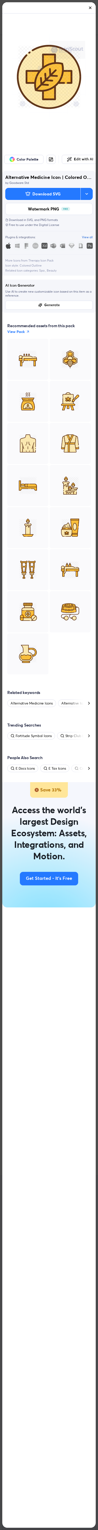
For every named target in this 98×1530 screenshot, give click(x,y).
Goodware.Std (19, 183)
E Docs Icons (25, 768)
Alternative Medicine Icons (32, 703)
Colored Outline (31, 265)
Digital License (49, 225)
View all (87, 237)
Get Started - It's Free (49, 878)
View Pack (16, 331)
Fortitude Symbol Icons (34, 736)
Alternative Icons (74, 703)
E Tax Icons (57, 768)
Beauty (52, 270)
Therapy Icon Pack (41, 260)
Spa (42, 270)
